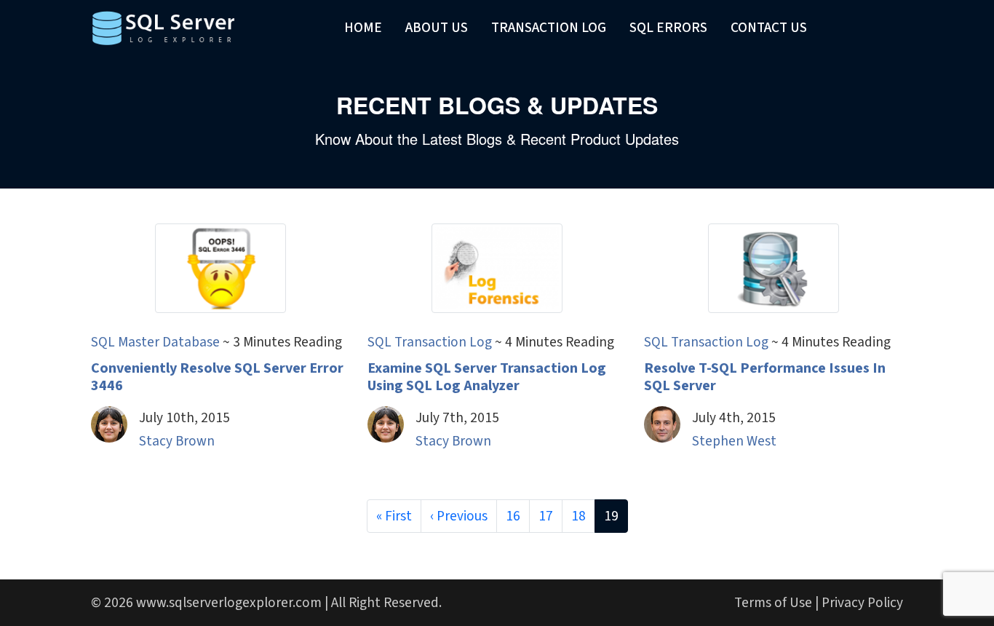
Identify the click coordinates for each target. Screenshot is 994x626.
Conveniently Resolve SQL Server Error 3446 (217, 377)
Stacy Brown (177, 441)
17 (545, 516)
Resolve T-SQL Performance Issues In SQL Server (765, 377)
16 (513, 516)
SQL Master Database (155, 342)
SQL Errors (668, 27)
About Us (436, 27)
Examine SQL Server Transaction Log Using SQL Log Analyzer (486, 377)
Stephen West (734, 441)
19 (611, 516)
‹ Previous (459, 516)
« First (394, 516)
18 (578, 516)
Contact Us (769, 27)
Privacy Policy (862, 603)
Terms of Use (773, 603)
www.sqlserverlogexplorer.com (229, 603)
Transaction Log (548, 27)
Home (363, 27)
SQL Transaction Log (429, 342)
